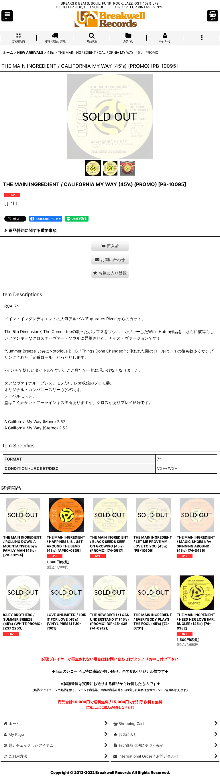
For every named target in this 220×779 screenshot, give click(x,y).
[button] (7, 15)
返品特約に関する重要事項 (33, 230)
